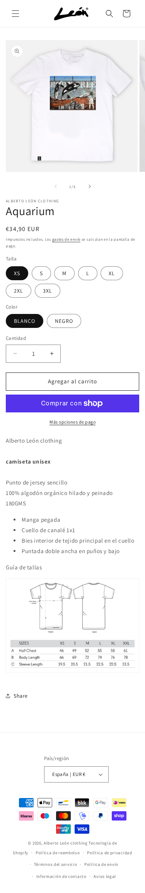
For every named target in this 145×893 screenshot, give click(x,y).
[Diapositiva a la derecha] (89, 186)
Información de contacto (61, 876)
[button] (15, 13)
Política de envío (101, 864)
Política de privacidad (109, 852)
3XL (47, 290)
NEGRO (64, 320)
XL (112, 273)
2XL (18, 290)
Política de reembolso (58, 852)
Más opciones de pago (72, 422)
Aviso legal (105, 876)
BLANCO (24, 320)
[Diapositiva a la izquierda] (55, 186)
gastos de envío (66, 239)
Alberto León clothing (66, 843)
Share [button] (21, 695)
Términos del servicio (55, 864)
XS (17, 273)
